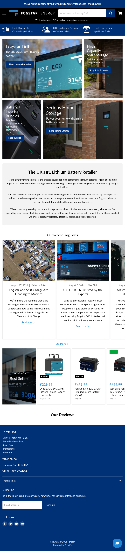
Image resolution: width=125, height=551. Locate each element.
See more (61, 343)
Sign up (51, 504)
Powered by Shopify (62, 545)
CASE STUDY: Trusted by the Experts (83, 292)
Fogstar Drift (45, 398)
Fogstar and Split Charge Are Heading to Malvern (28, 292)
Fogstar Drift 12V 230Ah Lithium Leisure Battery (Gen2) (88, 391)
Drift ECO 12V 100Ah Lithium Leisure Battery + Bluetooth (53, 391)
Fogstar (78, 398)
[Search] (110, 13)
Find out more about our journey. (74, 20)
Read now (27, 322)
